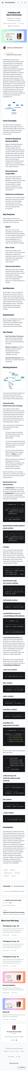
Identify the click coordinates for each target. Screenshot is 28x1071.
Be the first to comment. (19, 891)
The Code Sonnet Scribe (10, 3)
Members (6, 1051)
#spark (6, 870)
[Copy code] (23, 503)
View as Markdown (15, 26)
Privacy (17, 1051)
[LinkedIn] (14, 1040)
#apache (12, 870)
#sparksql (17, 873)
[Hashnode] (16, 1040)
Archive (12, 1051)
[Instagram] (11, 1040)
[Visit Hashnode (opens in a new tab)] (14, 1063)
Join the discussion (19, 886)
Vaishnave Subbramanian (15, 48)
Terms (22, 1051)
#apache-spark (8, 873)
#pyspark (6, 876)
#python (13, 876)
